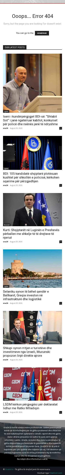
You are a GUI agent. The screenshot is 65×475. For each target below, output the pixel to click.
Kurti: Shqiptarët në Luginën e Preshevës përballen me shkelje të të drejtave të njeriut (31, 233)
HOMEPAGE (42, 33)
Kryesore (7, 343)
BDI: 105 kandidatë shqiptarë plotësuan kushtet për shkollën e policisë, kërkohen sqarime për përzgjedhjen (31, 177)
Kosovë (7, 225)
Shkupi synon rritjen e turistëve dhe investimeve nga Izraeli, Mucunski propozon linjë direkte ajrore (27, 351)
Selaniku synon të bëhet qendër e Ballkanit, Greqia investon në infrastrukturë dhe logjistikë (26, 295)
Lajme (6, 111)
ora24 (5, 128)
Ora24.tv (9, 469)
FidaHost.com (55, 473)
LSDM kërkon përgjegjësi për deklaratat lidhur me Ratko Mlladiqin (30, 406)
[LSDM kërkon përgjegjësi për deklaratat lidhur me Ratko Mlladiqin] (32, 384)
